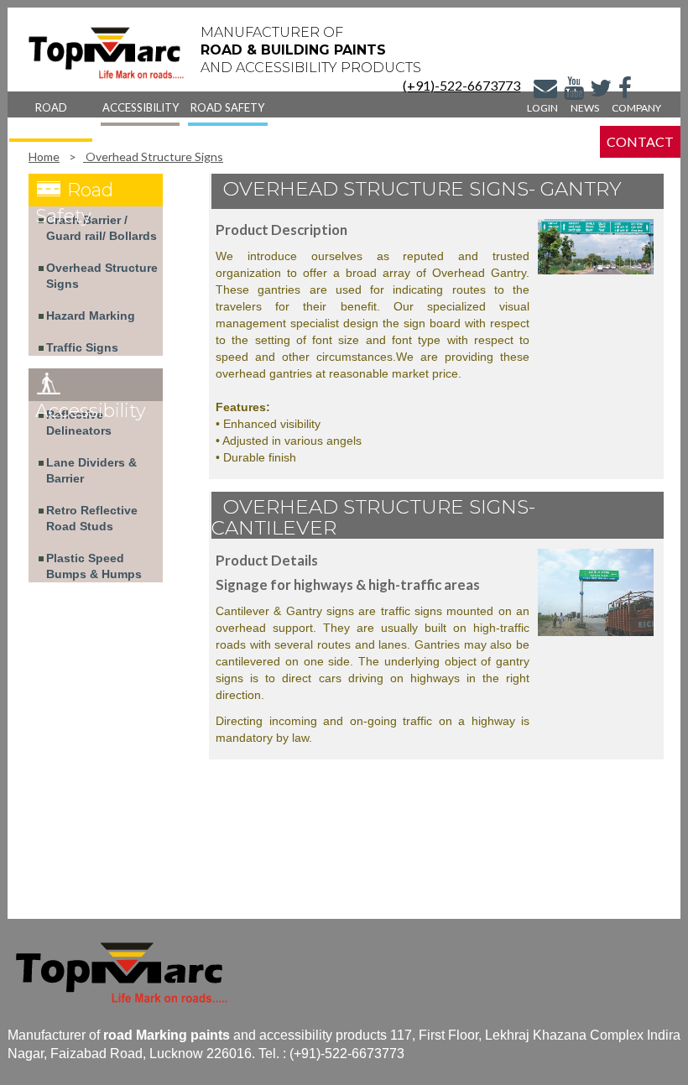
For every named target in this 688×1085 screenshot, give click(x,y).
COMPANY (636, 108)
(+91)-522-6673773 (461, 85)
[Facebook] (625, 91)
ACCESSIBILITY (140, 107)
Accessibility (90, 410)
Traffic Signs (82, 347)
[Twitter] (601, 91)
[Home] (106, 52)
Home (44, 156)
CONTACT (640, 141)
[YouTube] (574, 91)
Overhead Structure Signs (153, 156)
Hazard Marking (90, 315)
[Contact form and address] (545, 91)
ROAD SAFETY (227, 107)
